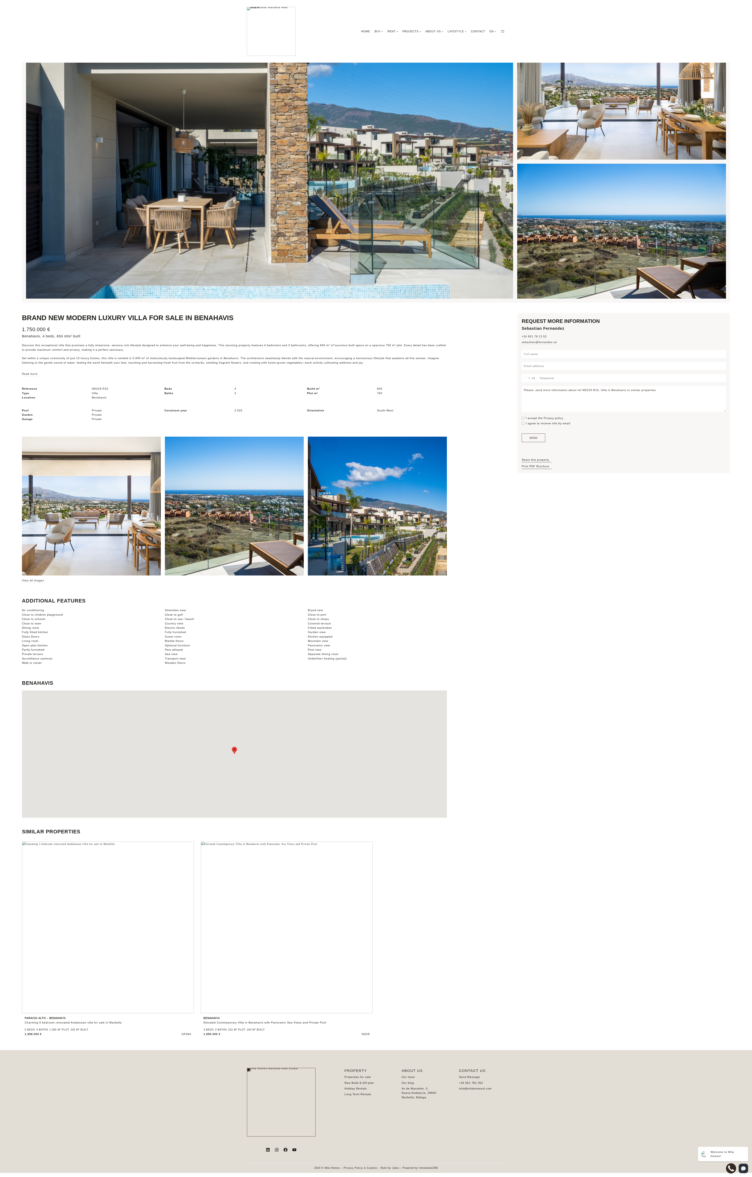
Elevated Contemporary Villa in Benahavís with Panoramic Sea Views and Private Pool (264, 1020)
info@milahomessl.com (475, 1088)
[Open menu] (502, 31)
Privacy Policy (353, 1167)
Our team (408, 1077)
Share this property (535, 459)
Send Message (469, 1077)
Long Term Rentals (357, 1094)
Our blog (408, 1082)
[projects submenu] (420, 31)
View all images (33, 580)
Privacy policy (553, 418)
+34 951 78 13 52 (534, 336)
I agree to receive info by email (548, 423)
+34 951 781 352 (471, 1082)
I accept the (544, 418)
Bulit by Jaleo (390, 1167)
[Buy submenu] (382, 31)
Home (365, 31)
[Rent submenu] (397, 31)
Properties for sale (357, 1077)
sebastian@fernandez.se (539, 342)
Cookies (372, 1167)
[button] (234, 750)
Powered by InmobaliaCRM (420, 1167)
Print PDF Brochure (535, 466)
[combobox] (530, 378)
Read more (30, 373)
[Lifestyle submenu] (465, 31)
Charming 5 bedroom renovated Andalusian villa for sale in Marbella (73, 1020)
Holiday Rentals (355, 1088)
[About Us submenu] (442, 31)
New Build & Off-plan (359, 1082)
